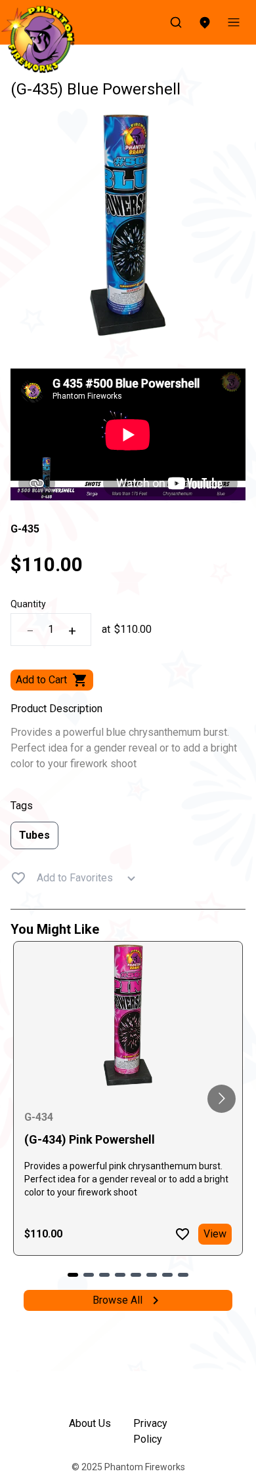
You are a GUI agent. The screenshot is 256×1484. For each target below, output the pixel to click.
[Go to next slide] (221, 1099)
